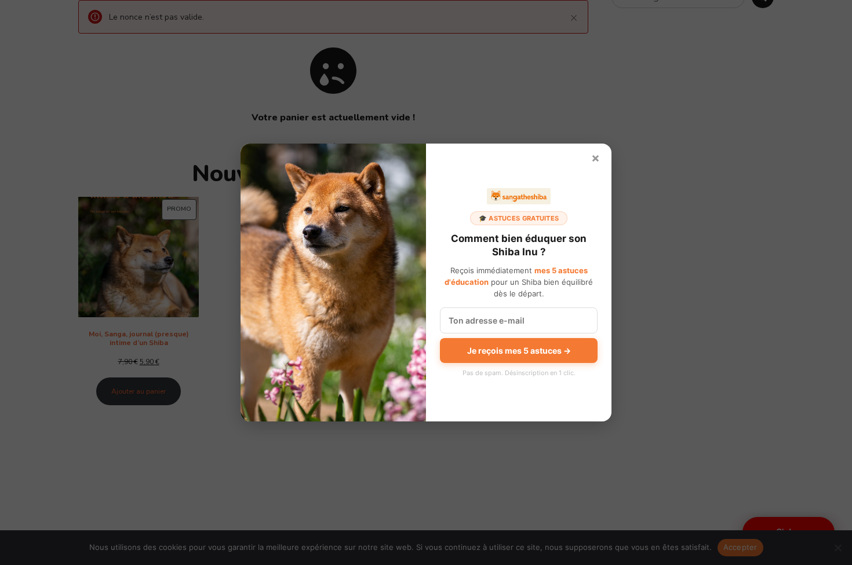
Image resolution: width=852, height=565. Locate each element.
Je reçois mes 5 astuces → (519, 350)
